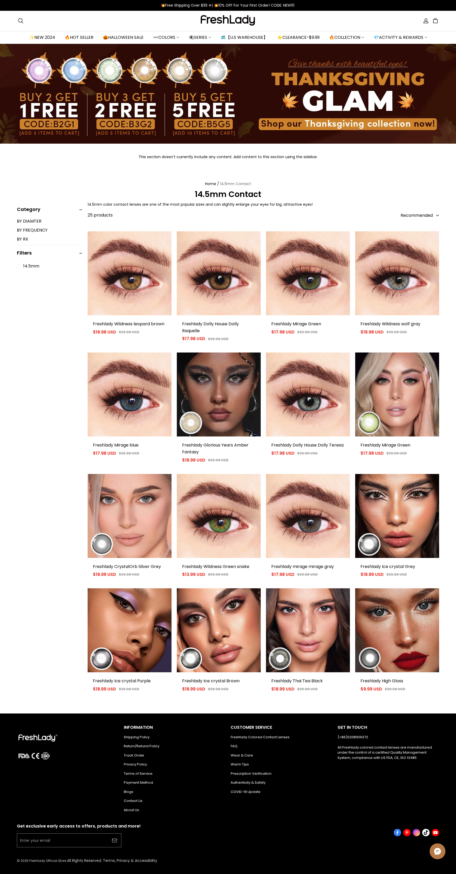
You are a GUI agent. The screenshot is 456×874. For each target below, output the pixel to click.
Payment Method (138, 782)
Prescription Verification (251, 773)
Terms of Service (138, 773)
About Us (131, 809)
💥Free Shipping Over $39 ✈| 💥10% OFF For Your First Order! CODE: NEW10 (228, 5)
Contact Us (133, 800)
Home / (212, 183)
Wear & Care (242, 755)
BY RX (22, 239)
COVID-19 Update (245, 791)
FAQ (234, 746)
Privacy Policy (135, 764)
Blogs (128, 791)
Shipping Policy (137, 737)
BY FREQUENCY (32, 230)
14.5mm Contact (235, 183)
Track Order (134, 755)
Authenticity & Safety (248, 782)
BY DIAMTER (29, 221)
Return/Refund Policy (141, 746)
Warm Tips (240, 764)
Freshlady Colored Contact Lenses (260, 737)
